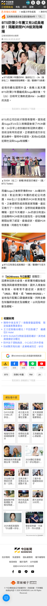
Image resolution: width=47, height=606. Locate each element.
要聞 (31, 6)
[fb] (13, 571)
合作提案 (34, 562)
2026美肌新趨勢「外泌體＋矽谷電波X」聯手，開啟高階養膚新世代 (12, 527)
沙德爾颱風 (7, 6)
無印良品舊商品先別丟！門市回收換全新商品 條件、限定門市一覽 (23, 501)
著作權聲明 (40, 557)
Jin (39, 374)
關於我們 (23, 562)
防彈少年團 (19, 374)
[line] (26, 571)
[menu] (44, 7)
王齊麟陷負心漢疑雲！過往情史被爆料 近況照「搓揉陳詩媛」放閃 (38, 435)
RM (31, 374)
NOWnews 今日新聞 (18, 276)
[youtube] (32, 571)
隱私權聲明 (28, 557)
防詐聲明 (6, 557)
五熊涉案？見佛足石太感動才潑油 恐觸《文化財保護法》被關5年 (23, 481)
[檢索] (38, 3)
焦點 (18, 6)
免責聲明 (16, 557)
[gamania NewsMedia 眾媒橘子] (23, 583)
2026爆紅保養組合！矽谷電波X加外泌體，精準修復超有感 (34, 461)
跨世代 (44, 11)
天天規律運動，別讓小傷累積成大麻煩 (38, 415)
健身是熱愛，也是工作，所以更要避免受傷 (34, 527)
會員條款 (13, 562)
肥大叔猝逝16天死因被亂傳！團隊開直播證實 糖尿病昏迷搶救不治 (38, 501)
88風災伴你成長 (28, 11)
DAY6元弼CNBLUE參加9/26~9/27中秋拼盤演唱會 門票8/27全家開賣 (9, 415)
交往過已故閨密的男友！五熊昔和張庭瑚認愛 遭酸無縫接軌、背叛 (9, 481)
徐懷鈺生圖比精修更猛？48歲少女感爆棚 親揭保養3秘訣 (23, 435)
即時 (24, 6)
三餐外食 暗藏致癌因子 (38, 481)
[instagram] (19, 571)
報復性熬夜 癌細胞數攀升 (9, 436)
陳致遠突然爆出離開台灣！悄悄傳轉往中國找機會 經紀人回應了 (12, 461)
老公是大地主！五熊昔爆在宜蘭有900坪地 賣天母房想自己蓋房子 (23, 415)
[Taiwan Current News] (28, 3)
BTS (6, 374)
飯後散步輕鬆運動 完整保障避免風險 (9, 502)
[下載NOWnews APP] (33, 3)
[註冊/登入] (43, 3)
